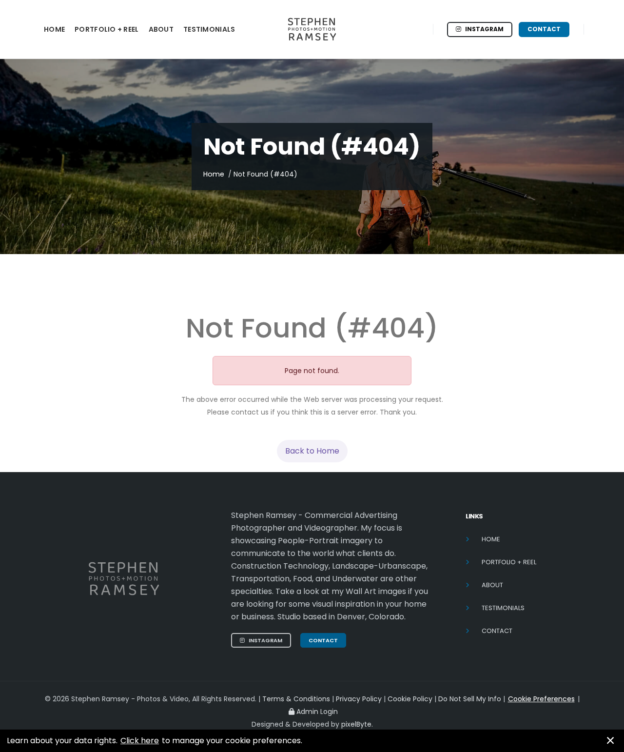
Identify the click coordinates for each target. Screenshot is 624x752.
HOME (54, 29)
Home (213, 174)
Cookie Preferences (541, 699)
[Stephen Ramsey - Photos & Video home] (312, 29)
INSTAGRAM (484, 29)
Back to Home (312, 450)
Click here (139, 740)
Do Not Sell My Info (470, 699)
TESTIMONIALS (209, 29)
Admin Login (317, 711)
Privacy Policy (359, 699)
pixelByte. (357, 724)
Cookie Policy (411, 699)
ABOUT (161, 29)
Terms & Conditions (296, 699)
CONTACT (544, 29)
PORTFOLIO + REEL (106, 29)
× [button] (610, 741)
